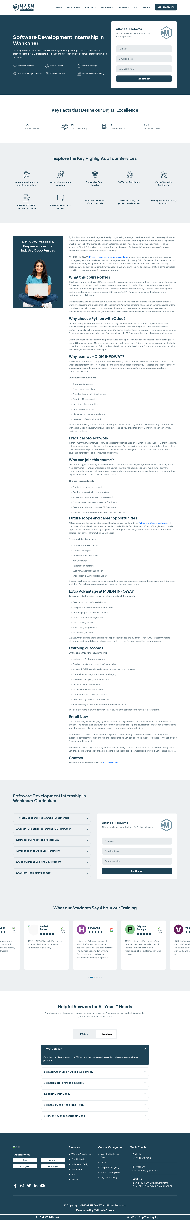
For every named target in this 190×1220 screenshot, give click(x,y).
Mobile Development (111, 1172)
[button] (88, 977)
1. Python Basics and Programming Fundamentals (42, 817)
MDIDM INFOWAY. (111, 762)
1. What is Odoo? (52, 1048)
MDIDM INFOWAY (91, 1205)
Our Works (90, 7)
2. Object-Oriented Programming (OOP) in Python (43, 828)
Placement (76, 1169)
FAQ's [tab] (84, 1034)
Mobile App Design (80, 1164)
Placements (107, 7)
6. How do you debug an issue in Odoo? (64, 1115)
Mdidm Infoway (104, 1210)
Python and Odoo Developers (152, 523)
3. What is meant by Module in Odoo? (63, 1082)
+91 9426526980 (165, 7)
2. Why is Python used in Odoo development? (68, 1071)
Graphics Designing (110, 1167)
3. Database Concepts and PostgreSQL (37, 839)
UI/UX (103, 1162)
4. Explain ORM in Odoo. (56, 1093)
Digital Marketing (109, 1177)
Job (135, 7)
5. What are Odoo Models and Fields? (63, 1104)
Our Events (123, 7)
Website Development (82, 1154)
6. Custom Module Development (33, 872)
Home (59, 7)
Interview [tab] (106, 1034)
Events (74, 1179)
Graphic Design (78, 1159)
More (145, 7)
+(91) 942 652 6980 (141, 1158)
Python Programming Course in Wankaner (109, 257)
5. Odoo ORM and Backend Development (38, 861)
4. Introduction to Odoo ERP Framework (38, 850)
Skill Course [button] (73, 7)
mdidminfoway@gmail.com (145, 1170)
